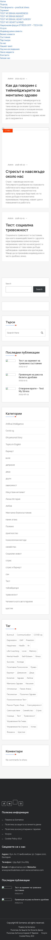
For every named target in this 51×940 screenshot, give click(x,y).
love (24, 651)
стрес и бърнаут (14, 567)
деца (8, 472)
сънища (10, 716)
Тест (8, 581)
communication (24, 635)
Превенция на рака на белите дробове (31, 376)
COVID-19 (38, 635)
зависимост (11, 485)
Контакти (4, 55)
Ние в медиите (7, 52)
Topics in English (13, 444)
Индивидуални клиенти (11, 31)
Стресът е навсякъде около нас (25, 174)
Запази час (5, 58)
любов (9, 506)
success (10, 662)
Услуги (3, 28)
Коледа (20, 662)
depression (12, 640)
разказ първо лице (15, 705)
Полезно (10, 526)
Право (33, 667)
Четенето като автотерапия (19, 601)
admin (10, 79)
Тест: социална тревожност (19, 227)
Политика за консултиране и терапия (22, 829)
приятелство (12, 533)
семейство (11, 547)
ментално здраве (15, 683)
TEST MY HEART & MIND (12, 22)
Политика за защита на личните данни (23, 824)
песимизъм (12, 694)
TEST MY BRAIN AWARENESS (14, 13)
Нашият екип (6, 46)
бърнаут (10, 451)
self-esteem (27, 656)
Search (8, 284)
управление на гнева (16, 721)
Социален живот (14, 554)
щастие (9, 608)
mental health (13, 656)
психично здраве (28, 694)
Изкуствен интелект (15, 492)
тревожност (12, 595)
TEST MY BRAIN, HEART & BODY (15, 19)
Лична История (13, 499)
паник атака (11, 519)
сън (7, 574)
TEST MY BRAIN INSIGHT (12, 16)
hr (28, 646)
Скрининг (4, 10)
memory (32, 651)
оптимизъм (12, 689)
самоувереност (34, 705)
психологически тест (16, 700)
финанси (11, 732)
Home (3, 1)
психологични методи (16, 540)
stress (38, 656)
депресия (10, 465)
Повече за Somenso (14, 820)
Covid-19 (10, 431)
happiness (11, 646)
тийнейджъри (12, 588)
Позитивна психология (17, 667)
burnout (10, 635)
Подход (3, 4)
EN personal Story (14, 437)
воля (8, 458)
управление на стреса (17, 727)
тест (19, 716)
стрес (8, 130)
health (22, 646)
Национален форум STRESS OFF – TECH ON (21, 25)
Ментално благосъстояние (18, 513)
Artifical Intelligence (15, 424)
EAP (21, 640)
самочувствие (13, 710)
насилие (29, 683)
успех (33, 727)
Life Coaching (13, 651)
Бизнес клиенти (7, 34)
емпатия (10, 678)
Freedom (30, 640)
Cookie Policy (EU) (13, 838)
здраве (20, 678)
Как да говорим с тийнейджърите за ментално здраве (23, 90)
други (8, 478)
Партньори (5, 40)
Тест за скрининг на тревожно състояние (30, 362)
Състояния (5, 37)
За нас (3, 43)
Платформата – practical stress (14, 7)
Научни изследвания (9, 49)
